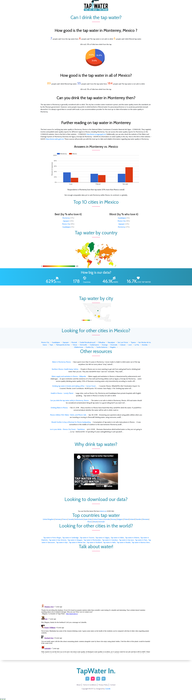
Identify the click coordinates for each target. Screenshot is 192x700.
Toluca (74, 345)
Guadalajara (66, 227)
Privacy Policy (103, 685)
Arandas (145, 345)
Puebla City (90, 347)
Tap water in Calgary (102, 538)
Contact (113, 685)
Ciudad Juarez (94, 345)
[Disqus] (96, 576)
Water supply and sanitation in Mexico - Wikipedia (69, 376)
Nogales (113, 347)
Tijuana (133, 342)
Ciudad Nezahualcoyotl (87, 342)
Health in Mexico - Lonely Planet (62, 393)
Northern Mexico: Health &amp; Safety (65, 369)
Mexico (89, 522)
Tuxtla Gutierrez (101, 347)
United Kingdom (48, 519)
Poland (126, 519)
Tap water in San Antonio (58, 540)
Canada (70, 519)
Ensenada (113, 345)
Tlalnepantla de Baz (63, 345)
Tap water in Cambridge (70, 538)
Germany (58, 519)
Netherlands (78, 519)
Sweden (138, 519)
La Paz (136, 345)
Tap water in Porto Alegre (52, 538)
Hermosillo (83, 345)
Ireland (132, 519)
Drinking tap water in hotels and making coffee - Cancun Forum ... (74, 386)
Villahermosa (78, 347)
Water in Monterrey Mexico (61, 362)
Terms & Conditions (89, 685)
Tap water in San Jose (126, 540)
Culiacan (123, 345)
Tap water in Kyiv (62, 542)
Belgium (120, 519)
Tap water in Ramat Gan (77, 542)
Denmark (101, 522)
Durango (105, 345)
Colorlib (107, 689)
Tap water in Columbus (110, 540)
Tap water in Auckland (94, 542)
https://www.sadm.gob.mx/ (55, 139)
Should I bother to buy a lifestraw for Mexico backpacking (71, 422)
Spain (86, 519)
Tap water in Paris (141, 540)
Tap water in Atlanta (132, 538)
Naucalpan (111, 342)
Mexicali (74, 342)
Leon (130, 345)
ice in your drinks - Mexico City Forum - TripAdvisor (67, 429)
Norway (113, 519)
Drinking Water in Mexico (59, 408)
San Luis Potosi (123, 342)
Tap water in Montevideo (92, 540)
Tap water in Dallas (117, 538)
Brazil (95, 522)
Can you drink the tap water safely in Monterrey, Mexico (69, 400)
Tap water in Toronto (87, 538)
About (78, 685)
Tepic (51, 345)
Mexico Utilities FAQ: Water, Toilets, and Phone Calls (68, 415)
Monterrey (66, 218)
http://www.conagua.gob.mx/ (96, 134)
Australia (107, 519)
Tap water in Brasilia (124, 542)
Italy (90, 519)
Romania (145, 519)
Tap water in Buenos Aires (141, 542)
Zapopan (66, 221)
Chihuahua (101, 342)
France (64, 519)
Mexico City (66, 224)
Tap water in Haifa (109, 542)
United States (98, 519)
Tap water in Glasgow (75, 540)
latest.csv (103, 511)
